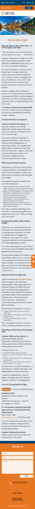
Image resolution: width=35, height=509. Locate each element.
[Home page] (8, 13)
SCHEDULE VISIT (17, 506)
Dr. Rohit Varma (25, 279)
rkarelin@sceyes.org (9, 417)
